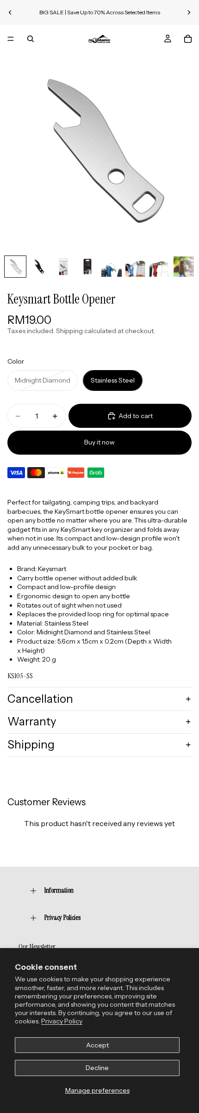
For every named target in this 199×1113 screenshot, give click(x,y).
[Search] (30, 39)
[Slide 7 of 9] (159, 266)
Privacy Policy (61, 1021)
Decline (97, 1068)
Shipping (31, 744)
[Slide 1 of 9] (15, 266)
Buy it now (99, 442)
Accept (97, 1045)
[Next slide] (189, 12)
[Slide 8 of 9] (184, 266)
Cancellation (40, 699)
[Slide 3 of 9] (63, 266)
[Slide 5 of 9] (111, 266)
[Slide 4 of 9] (87, 266)
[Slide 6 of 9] (135, 266)
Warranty (31, 721)
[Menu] (10, 38)
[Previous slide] (10, 12)
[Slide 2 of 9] (39, 266)
